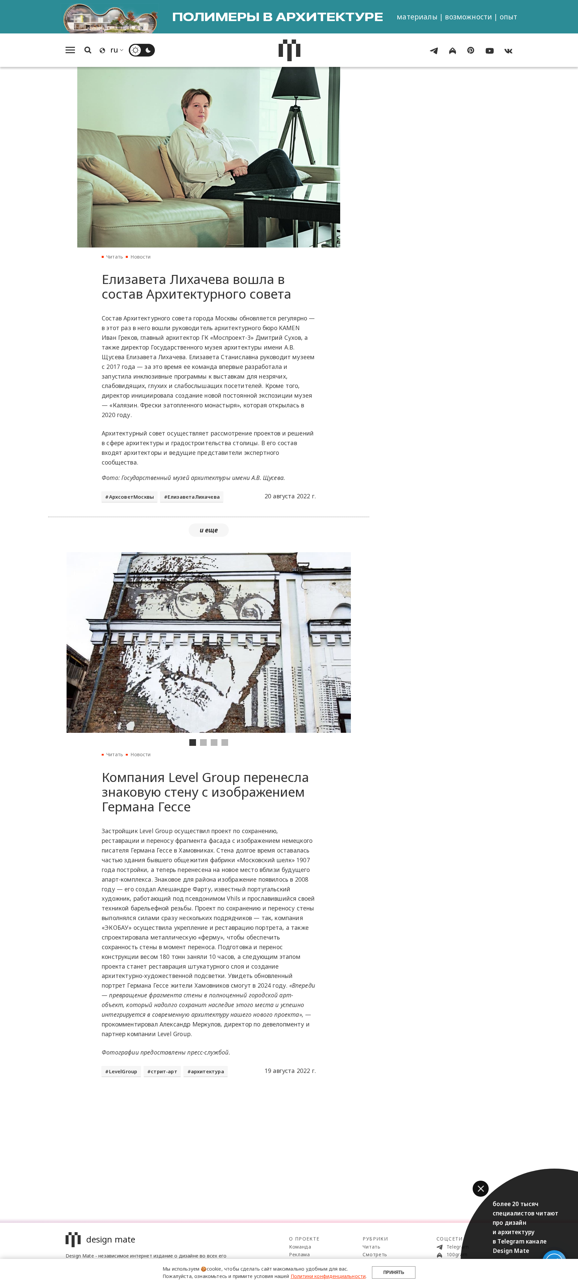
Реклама (299, 1254)
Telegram (457, 1247)
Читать (114, 257)
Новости (140, 257)
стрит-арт (164, 1071)
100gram (456, 1254)
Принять (393, 1272)
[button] (480, 1188)
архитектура (207, 1071)
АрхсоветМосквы (131, 496)
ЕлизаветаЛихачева (194, 496)
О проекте (304, 1238)
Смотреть (375, 1254)
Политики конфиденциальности (328, 1276)
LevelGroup (123, 1071)
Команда (300, 1247)
